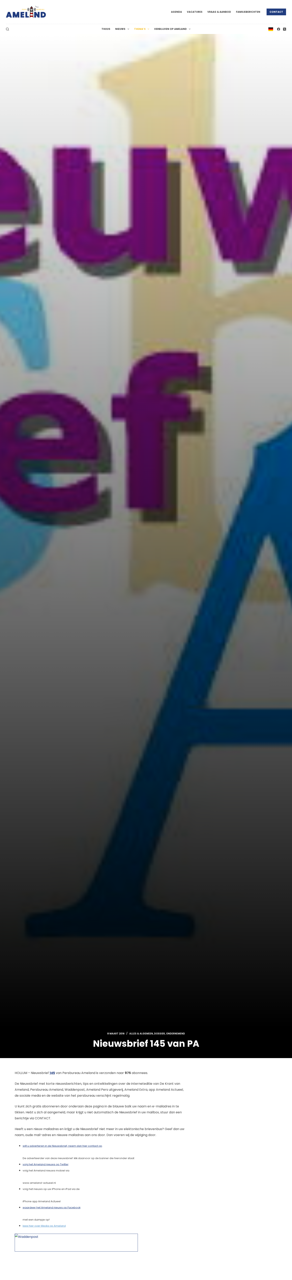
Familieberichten (248, 12)
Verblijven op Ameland (170, 29)
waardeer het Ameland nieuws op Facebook (51, 1207)
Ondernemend (175, 1033)
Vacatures (194, 12)
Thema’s (140, 29)
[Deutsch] (270, 29)
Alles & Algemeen (141, 1033)
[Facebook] (278, 29)
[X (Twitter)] (284, 29)
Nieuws (120, 29)
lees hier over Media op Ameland (44, 1226)
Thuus (106, 29)
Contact (276, 12)
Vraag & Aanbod (219, 12)
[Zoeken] (7, 29)
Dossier (159, 1033)
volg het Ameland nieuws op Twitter (46, 1164)
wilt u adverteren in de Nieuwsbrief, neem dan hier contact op (62, 1146)
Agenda (176, 12)
